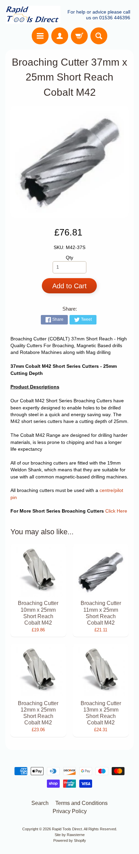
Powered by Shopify (69, 840)
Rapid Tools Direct (67, 829)
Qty (69, 257)
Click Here (116, 511)
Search (40, 803)
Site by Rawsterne (70, 835)
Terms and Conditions (81, 803)
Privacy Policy (70, 811)
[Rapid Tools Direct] (33, 14)
